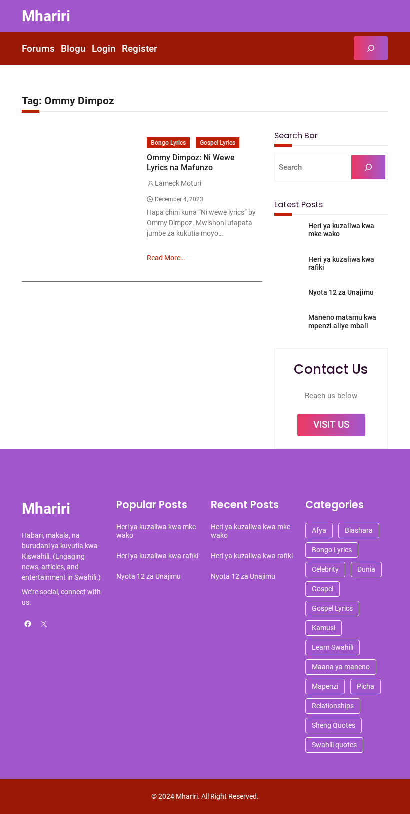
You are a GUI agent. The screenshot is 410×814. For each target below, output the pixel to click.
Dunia (367, 569)
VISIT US (332, 424)
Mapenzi (325, 686)
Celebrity (325, 569)
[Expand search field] (371, 48)
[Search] (369, 167)
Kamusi (324, 628)
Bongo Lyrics (168, 142)
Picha (365, 686)
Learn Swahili (333, 647)
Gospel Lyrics (218, 142)
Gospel (323, 589)
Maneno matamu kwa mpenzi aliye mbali (342, 321)
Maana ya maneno (341, 667)
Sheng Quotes (334, 725)
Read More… (166, 258)
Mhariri (46, 16)
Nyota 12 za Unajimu (341, 292)
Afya (319, 530)
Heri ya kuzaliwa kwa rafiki (341, 263)
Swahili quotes (334, 745)
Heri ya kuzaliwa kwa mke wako (341, 230)
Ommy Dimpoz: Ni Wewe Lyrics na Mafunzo (191, 162)
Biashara (359, 530)
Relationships (333, 706)
